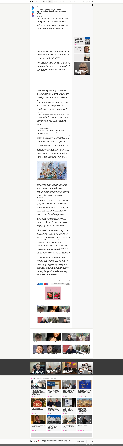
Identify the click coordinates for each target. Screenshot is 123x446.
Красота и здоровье (71, 1)
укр (88, 1)
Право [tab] (34, 378)
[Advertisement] (53, 39)
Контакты (62, 444)
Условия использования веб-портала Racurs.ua (38, 444)
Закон (55, 378)
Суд (52, 378)
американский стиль (50, 63)
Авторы (67, 444)
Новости (45, 1)
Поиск (75, 444)
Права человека (46, 378)
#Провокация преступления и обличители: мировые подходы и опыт (61, 284)
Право (50, 1)
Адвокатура (39, 378)
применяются (52, 28)
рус (89, 1)
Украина (55, 1)
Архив (71, 444)
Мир (60, 1)
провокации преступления (43, 21)
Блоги (64, 1)
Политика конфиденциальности (53, 444)
